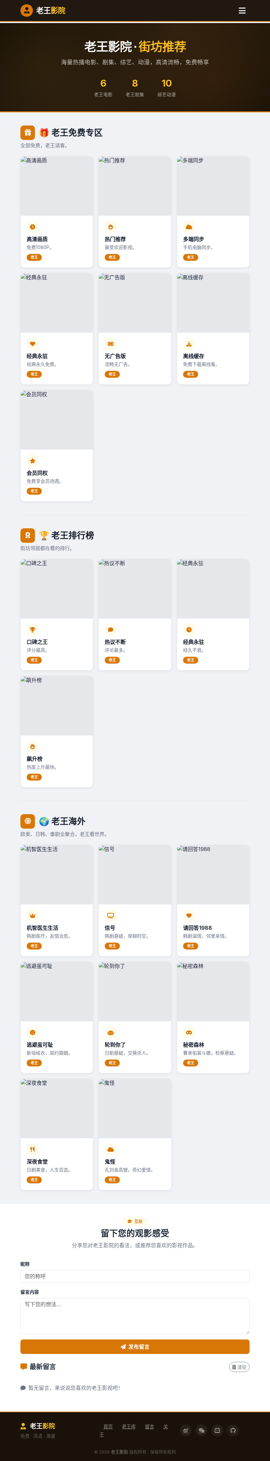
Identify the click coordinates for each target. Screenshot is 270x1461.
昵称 (25, 1264)
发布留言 (138, 1346)
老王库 (129, 1426)
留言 (149, 1426)
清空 (242, 1367)
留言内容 (29, 1292)
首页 (108, 1426)
